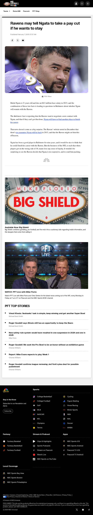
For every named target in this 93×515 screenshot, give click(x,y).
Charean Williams (15, 348)
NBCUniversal (15, 500)
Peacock (26, 11)
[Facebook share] (12, 40)
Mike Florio (12, 338)
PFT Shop (35, 11)
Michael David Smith (16, 316)
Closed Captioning (22, 495)
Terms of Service (34, 497)
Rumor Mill (16, 11)
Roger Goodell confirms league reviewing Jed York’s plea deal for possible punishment (44, 365)
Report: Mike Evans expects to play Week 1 (29, 354)
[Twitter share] (18, 40)
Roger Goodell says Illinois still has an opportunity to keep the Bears (41, 323)
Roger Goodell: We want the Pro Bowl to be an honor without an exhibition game (46, 345)
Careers (12, 495)
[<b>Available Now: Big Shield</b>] (46, 201)
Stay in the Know (9, 400)
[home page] (11, 3)
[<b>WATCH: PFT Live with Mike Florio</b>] (46, 265)
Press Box (49, 495)
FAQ (31, 495)
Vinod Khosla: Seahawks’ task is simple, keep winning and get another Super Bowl (47, 313)
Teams (5, 11)
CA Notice (24, 497)
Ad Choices (57, 495)
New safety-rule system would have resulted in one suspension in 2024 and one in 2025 (47, 334)
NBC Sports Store (39, 495)
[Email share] (23, 40)
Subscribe (7, 411)
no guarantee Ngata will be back (29, 132)
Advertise (6, 495)
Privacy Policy (66, 495)
